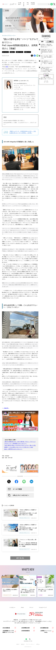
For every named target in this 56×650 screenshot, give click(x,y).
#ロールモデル (5, 52)
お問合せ (38, 644)
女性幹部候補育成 (25, 630)
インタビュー (12, 607)
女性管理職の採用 (25, 628)
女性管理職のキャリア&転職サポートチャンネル (8, 631)
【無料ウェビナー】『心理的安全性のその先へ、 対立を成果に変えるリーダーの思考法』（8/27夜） (22, 132)
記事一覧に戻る (20, 558)
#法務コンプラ (27, 52)
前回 (7, 66)
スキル (22, 607)
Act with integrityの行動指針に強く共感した (14, 120)
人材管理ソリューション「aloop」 (45, 631)
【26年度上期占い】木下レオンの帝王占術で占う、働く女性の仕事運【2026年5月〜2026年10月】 (47, 51)
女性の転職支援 (6, 628)
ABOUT (17, 644)
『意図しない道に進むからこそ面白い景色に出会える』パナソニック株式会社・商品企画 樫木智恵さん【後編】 (46, 69)
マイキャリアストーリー (9, 35)
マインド (31, 607)
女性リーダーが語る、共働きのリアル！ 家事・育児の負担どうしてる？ (46, 57)
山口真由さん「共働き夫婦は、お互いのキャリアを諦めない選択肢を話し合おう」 (46, 45)
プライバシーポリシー (30, 644)
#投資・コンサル (19, 52)
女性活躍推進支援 (44, 628)
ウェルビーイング (43, 607)
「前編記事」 (6, 408)
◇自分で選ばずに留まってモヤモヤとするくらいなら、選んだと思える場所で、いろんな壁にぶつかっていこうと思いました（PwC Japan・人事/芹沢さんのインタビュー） (20, 447)
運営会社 (22, 644)
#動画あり (12, 52)
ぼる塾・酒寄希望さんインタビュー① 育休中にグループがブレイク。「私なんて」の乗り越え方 (46, 62)
